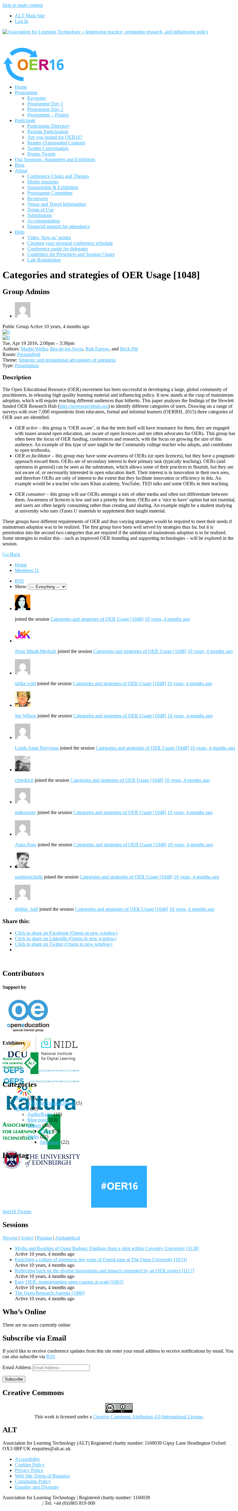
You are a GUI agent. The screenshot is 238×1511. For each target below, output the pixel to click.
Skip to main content (22, 5)
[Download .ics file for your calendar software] (6, 337)
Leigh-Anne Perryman (37, 748)
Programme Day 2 (45, 109)
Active (26, 1237)
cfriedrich (24, 780)
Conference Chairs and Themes (58, 176)
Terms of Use (40, 209)
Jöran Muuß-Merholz (35, 651)
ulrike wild (25, 683)
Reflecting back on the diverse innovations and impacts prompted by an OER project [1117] (104, 1270)
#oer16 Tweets (16, 1211)
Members (27, 570)
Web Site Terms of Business (42, 1475)
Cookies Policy (30, 1464)
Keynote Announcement (51, 1103)
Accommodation (43, 220)
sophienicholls (29, 876)
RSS (19, 581)
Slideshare (50, 1142)
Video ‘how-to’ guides (49, 237)
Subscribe (14, 1379)
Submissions (39, 215)
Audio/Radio (40, 1114)
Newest (9, 1237)
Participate (25, 120)
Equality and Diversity (37, 1487)
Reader (22, 1108)
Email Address (17, 1367)
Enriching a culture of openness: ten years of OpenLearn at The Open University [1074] (101, 1259)
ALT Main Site (30, 15)
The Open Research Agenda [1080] (50, 1293)
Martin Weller (34, 348)
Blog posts (37, 1119)
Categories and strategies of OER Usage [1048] (97, 619)
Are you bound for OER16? (54, 137)
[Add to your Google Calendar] (6, 332)
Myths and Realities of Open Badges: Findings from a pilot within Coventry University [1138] (107, 1248)
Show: (21, 586)
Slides (33, 1136)
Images (34, 1125)
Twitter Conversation (47, 148)
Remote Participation (47, 131)
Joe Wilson (25, 715)
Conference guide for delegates (57, 248)
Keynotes (36, 98)
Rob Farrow (97, 348)
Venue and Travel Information (56, 204)
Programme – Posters (48, 114)
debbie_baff (26, 909)
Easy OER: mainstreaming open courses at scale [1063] (69, 1281)
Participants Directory (48, 126)
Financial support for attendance (58, 226)
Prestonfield (28, 354)
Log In (21, 21)
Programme (26, 92)
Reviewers (37, 198)
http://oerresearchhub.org (84, 406)
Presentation (27, 365)
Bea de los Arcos (66, 348)
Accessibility (27, 1459)
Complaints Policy (33, 1481)
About (21, 170)
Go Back (11, 554)
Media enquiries (43, 181)
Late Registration (44, 259)
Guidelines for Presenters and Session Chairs (71, 254)
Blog (19, 165)
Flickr (45, 1131)
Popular (44, 1237)
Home (21, 87)
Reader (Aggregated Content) (56, 142)
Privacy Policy (29, 1470)
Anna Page (26, 844)
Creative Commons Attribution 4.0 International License (148, 1416)
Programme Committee (50, 193)
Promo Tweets (41, 153)
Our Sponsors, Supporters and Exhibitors (55, 159)
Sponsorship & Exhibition (52, 187)
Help (19, 232)
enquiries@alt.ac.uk (21, 1503)
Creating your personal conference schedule (70, 243)
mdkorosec (25, 812)
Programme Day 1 (45, 103)
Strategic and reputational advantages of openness (67, 360)
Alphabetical (67, 1237)
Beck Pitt (129, 348)
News (20, 1097)
